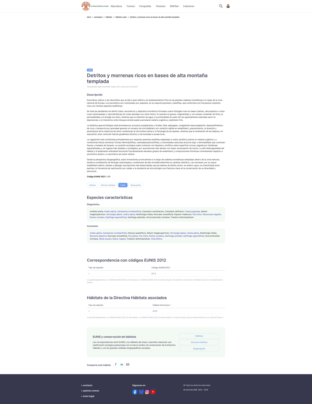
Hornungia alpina (114, 214)
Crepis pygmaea (192, 211)
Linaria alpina (129, 214)
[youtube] (153, 392)
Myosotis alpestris (98, 236)
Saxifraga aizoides (173, 236)
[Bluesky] (141, 392)
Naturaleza (116, 6)
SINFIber (174, 6)
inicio (89, 17)
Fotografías (145, 6)
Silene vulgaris (119, 239)
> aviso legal (87, 396)
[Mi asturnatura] (228, 6)
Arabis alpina (110, 211)
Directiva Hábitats (108, 185)
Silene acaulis (105, 239)
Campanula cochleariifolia (129, 211)
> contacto (86, 385)
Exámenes (188, 6)
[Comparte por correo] (128, 365)
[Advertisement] (156, 43)
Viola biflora (156, 239)
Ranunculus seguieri (212, 214)
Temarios (160, 6)
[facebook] (135, 392)
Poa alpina (133, 236)
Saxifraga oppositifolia (116, 217)
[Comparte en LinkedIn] (122, 365)
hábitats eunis (121, 17)
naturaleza (98, 17)
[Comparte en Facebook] (116, 365)
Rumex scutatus (97, 217)
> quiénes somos (90, 390)
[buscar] (221, 6)
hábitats (109, 17)
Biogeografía (136, 185)
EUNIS (122, 185)
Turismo (130, 6)
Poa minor (197, 214)
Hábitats (92, 185)
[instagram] (147, 392)
